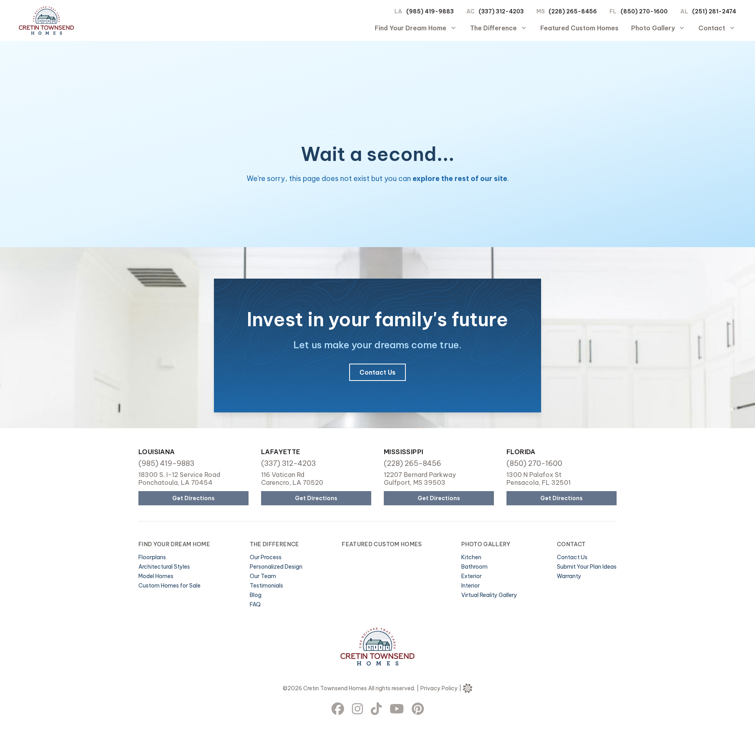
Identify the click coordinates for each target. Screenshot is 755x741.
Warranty (569, 576)
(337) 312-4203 (501, 11)
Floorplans (152, 557)
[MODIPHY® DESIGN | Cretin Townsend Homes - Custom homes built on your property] (467, 688)
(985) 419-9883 (430, 11)
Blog (255, 595)
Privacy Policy (439, 688)
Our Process (266, 557)
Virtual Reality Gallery (489, 595)
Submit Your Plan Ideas (587, 566)
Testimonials (266, 585)
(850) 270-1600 (644, 11)
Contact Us (377, 372)
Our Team (263, 576)
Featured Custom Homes (579, 28)
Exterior (471, 576)
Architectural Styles (164, 566)
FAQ (255, 604)
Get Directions (193, 498)
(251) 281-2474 (714, 11)
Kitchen (471, 557)
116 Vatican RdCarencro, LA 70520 (292, 478)
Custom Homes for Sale (169, 585)
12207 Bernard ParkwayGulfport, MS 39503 (420, 478)
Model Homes (155, 576)
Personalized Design (276, 566)
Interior (470, 585)
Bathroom (474, 566)
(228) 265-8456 (573, 11)
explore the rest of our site (459, 178)
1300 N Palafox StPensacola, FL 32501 (538, 478)
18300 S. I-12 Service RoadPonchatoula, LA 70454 (179, 478)
